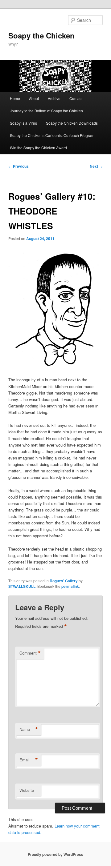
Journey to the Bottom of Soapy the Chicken (46, 110)
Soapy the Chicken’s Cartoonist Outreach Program (52, 135)
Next (96, 166)
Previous (18, 166)
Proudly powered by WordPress (55, 854)
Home (15, 98)
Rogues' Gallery (64, 580)
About (34, 98)
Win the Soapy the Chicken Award (38, 147)
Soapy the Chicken (41, 35)
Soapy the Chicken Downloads (72, 123)
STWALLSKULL (21, 586)
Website (26, 790)
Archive (54, 98)
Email (28, 760)
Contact (75, 98)
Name (28, 729)
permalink (70, 586)
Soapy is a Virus (23, 123)
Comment (30, 653)
